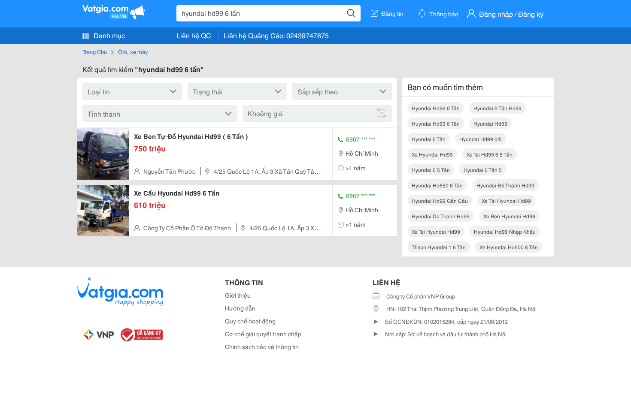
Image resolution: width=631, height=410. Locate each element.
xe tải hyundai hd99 (506, 200)
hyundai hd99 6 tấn (436, 108)
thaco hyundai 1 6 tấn (439, 246)
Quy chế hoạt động (250, 321)
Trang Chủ (94, 51)
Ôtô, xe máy (133, 51)
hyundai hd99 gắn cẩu (440, 200)
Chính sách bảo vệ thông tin (262, 346)
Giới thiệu (238, 295)
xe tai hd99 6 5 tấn (490, 154)
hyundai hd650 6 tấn (437, 185)
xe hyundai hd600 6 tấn (508, 246)
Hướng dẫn (240, 308)
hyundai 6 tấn (429, 138)
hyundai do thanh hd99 (441, 216)
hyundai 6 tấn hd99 (497, 108)
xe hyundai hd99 (432, 154)
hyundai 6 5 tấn (431, 169)
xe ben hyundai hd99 (509, 216)
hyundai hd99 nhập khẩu (505, 231)
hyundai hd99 (490, 123)
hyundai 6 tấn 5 (483, 169)
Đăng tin (392, 13)
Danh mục (108, 35)
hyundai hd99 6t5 (480, 138)
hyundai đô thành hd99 (505, 185)
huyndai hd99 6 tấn (436, 123)
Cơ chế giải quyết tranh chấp (263, 333)
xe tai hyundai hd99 (436, 231)
